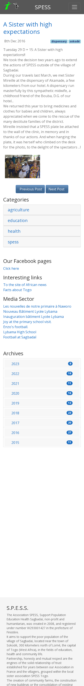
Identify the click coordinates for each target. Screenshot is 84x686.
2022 (41, 373)
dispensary (59, 41)
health (14, 231)
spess (13, 242)
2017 (41, 423)
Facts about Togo (17, 289)
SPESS (43, 7)
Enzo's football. (15, 326)
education (18, 220)
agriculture (18, 210)
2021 (41, 383)
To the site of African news (25, 284)
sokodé (75, 41)
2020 (41, 393)
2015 (41, 442)
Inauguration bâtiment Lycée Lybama (33, 316)
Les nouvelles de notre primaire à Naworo (37, 306)
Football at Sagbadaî (19, 337)
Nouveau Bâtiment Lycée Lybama (30, 311)
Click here (11, 268)
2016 (41, 432)
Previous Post (31, 189)
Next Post (56, 189)
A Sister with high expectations (27, 28)
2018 (41, 413)
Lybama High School (19, 332)
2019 (41, 403)
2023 (41, 364)
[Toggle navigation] (74, 7)
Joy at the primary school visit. (27, 321)
